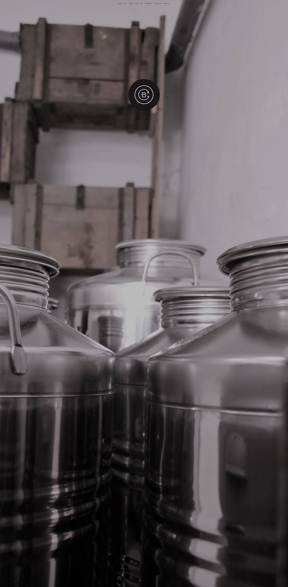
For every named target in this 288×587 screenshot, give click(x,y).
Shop (141, 3)
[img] (144, 293)
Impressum (166, 3)
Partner (137, 3)
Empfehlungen (148, 3)
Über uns (131, 3)
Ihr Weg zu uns (158, 3)
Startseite (120, 3)
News (125, 3)
